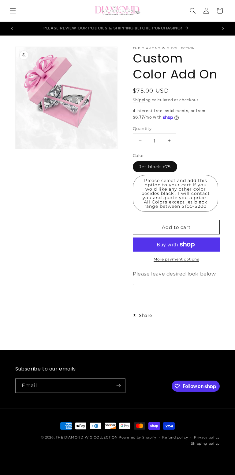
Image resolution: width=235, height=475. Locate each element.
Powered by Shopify (137, 437)
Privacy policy (207, 437)
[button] (13, 10)
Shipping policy (205, 443)
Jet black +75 (155, 166)
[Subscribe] (118, 385)
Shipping (142, 99)
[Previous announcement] (12, 28)
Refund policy (175, 437)
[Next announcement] (223, 28)
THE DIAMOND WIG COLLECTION (87, 437)
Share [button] (145, 315)
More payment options (176, 259)
